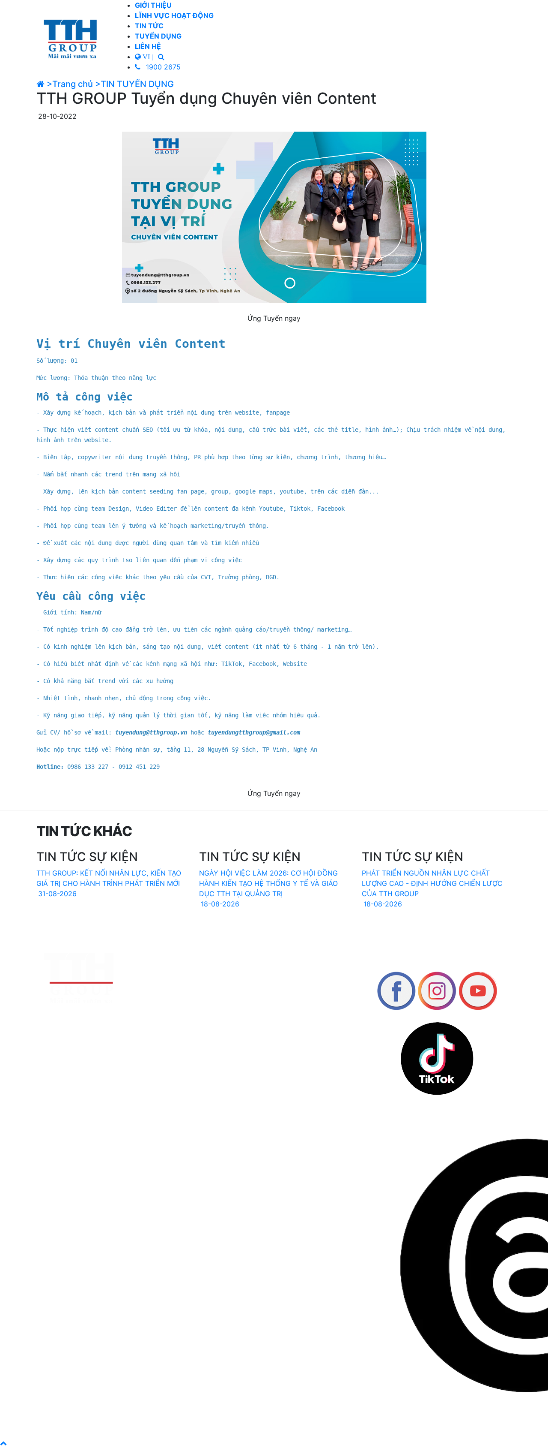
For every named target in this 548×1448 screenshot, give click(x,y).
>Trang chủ (70, 84)
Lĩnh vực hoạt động (274, 997)
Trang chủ (274, 976)
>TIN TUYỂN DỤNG (134, 84)
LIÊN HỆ (148, 46)
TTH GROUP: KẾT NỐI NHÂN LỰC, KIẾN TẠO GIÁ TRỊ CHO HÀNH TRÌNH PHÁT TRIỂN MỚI (108, 883)
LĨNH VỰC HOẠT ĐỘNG (174, 15)
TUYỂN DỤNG (158, 36)
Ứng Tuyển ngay (274, 318)
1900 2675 (162, 67)
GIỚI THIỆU (153, 5)
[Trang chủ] (71, 38)
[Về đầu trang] (3, 1443)
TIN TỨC (149, 25)
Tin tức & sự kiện (274, 1007)
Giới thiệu (274, 987)
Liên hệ (274, 1018)
